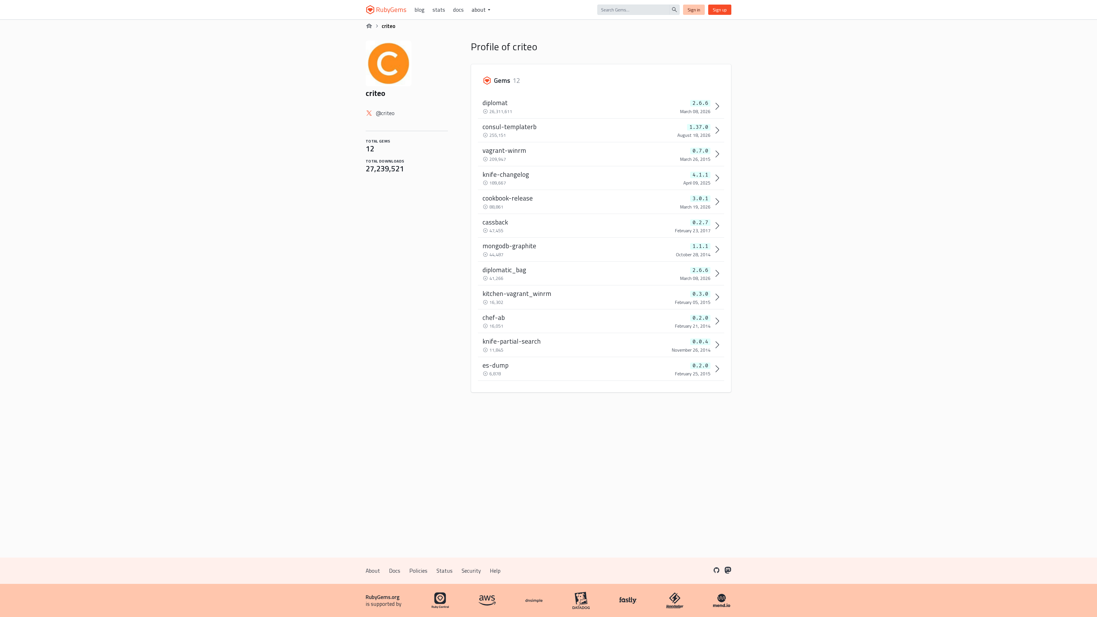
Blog (420, 10)
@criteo (385, 113)
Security (471, 570)
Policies (418, 570)
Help (495, 570)
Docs (458, 10)
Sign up (720, 9)
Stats (439, 10)
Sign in (694, 9)
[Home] (369, 26)
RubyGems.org (383, 597)
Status (445, 570)
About (373, 570)
